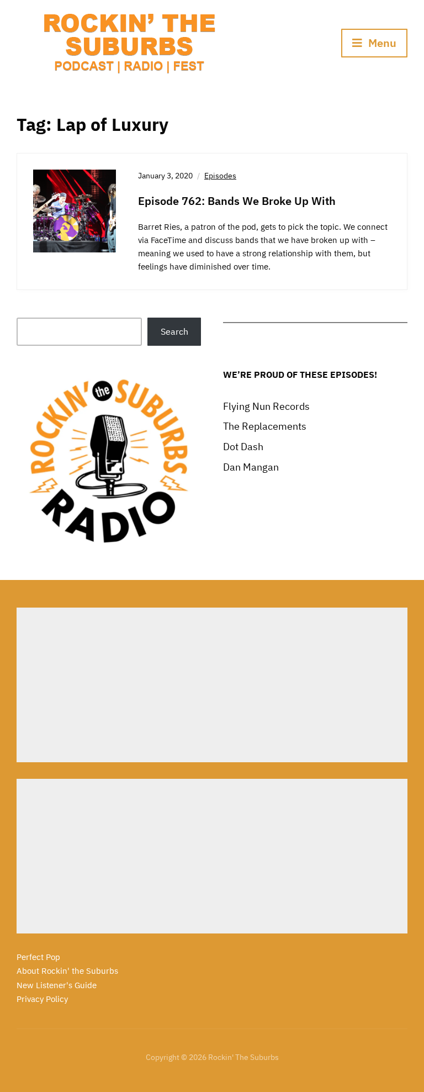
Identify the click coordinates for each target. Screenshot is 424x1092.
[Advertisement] (212, 685)
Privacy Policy (42, 999)
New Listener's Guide (57, 985)
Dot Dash (243, 446)
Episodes (220, 176)
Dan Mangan (251, 467)
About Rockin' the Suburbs (67, 971)
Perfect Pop (38, 957)
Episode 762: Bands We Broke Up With (237, 200)
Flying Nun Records (266, 406)
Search (174, 331)
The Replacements (264, 426)
